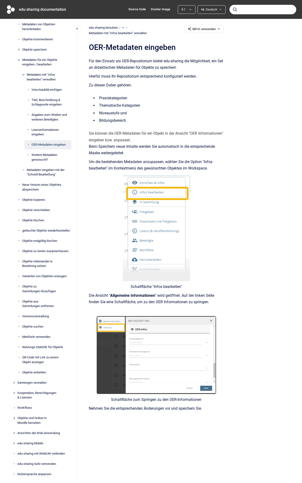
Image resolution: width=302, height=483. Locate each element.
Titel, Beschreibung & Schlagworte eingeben (47, 102)
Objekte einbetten (34, 372)
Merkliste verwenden (36, 337)
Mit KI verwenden (204, 29)
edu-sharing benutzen (103, 27)
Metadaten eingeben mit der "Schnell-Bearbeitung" (45, 172)
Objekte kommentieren (37, 39)
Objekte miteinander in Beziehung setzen (37, 264)
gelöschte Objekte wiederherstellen (46, 230)
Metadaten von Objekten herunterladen (38, 26)
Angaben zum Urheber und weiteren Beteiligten (49, 117)
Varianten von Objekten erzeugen (44, 276)
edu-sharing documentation (42, 9)
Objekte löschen (33, 220)
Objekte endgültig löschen (39, 241)
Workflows (24, 407)
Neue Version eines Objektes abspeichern (41, 187)
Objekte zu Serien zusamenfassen (45, 251)
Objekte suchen (32, 326)
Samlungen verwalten (32, 382)
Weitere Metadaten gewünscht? (44, 157)
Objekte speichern (34, 49)
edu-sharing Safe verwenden (36, 464)
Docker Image (160, 9)
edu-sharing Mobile (30, 443)
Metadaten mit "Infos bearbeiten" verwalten (41, 77)
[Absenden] (235, 9)
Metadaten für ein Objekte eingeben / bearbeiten (39, 62)
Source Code (137, 9)
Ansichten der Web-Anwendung (38, 433)
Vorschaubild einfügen (47, 89)
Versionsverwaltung (35, 316)
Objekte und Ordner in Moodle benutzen (32, 420)
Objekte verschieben (36, 210)
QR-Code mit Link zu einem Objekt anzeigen (40, 360)
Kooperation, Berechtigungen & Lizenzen (36, 395)
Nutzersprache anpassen (34, 474)
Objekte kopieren (33, 200)
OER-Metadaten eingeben (49, 144)
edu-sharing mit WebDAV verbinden (41, 453)
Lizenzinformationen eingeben (45, 132)
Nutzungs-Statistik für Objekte (42, 347)
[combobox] (263, 9)
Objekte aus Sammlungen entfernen (38, 304)
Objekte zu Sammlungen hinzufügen (39, 289)
